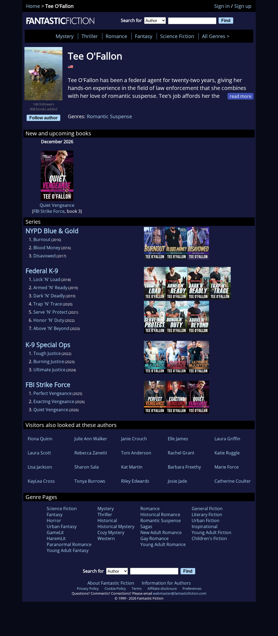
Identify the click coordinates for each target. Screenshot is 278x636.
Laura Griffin (227, 439)
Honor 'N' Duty (48, 320)
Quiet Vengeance (57, 205)
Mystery (65, 36)
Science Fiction (177, 36)
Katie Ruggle (227, 453)
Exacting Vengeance (53, 401)
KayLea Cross (41, 481)
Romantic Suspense (109, 116)
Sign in (222, 6)
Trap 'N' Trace (47, 304)
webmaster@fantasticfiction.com (179, 593)
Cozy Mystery (110, 532)
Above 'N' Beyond (51, 328)
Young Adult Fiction (211, 532)
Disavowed (44, 256)
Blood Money (46, 248)
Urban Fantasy (62, 526)
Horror (54, 520)
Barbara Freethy (184, 467)
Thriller (89, 36)
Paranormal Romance (69, 544)
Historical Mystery (115, 526)
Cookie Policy (115, 588)
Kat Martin (132, 467)
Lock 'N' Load (46, 279)
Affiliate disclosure (162, 588)
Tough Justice (47, 353)
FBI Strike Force (49, 211)
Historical (107, 520)
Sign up (242, 6)
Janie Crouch (134, 439)
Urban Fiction (205, 520)
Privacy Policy (88, 588)
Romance (116, 36)
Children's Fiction (209, 538)
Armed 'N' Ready (50, 288)
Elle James (178, 439)
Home (33, 6)
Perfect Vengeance (52, 393)
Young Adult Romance (163, 544)
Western (106, 538)
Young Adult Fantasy (68, 550)
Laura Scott (39, 453)
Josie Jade (177, 481)
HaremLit (56, 538)
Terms (137, 588)
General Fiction (207, 509)
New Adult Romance (161, 532)
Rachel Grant (181, 453)
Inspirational (204, 526)
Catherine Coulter (232, 481)
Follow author (43, 117)
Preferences (191, 588)
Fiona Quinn (40, 439)
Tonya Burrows (89, 481)
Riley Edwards (135, 481)
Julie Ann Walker (90, 439)
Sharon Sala (86, 467)
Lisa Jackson (40, 467)
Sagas (146, 526)
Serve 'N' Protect (50, 312)
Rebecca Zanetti (90, 453)
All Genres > (217, 36)
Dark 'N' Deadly (49, 296)
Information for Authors (166, 583)
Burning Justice (48, 361)
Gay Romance (154, 538)
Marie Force (226, 467)
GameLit (55, 532)
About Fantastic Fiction (110, 583)
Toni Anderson (136, 453)
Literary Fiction (207, 514)
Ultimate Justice (49, 370)
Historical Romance (160, 514)
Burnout (41, 239)
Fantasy (143, 36)
